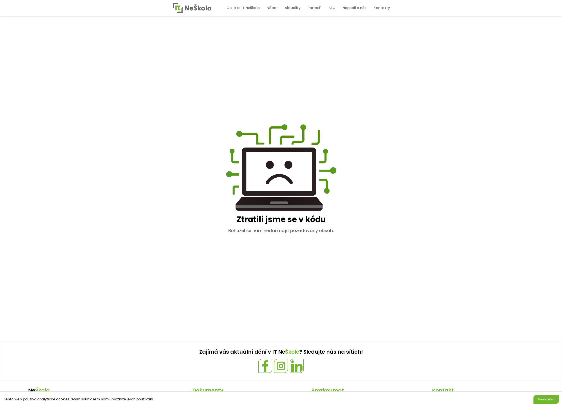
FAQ (331, 7)
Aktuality (293, 7)
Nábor (272, 7)
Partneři (314, 7)
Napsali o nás (354, 7)
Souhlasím (546, 399)
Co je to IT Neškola (243, 7)
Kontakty (382, 7)
